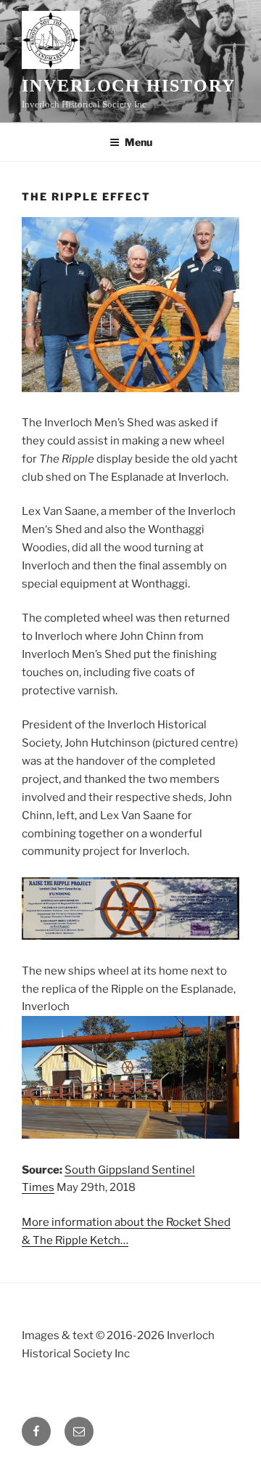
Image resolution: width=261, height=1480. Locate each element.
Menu (138, 142)
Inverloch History (129, 85)
